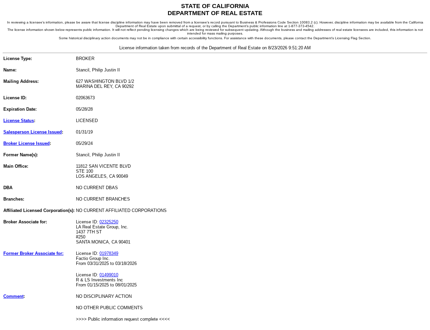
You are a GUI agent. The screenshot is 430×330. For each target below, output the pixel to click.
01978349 (108, 253)
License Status (18, 120)
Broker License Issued (26, 143)
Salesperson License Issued (32, 131)
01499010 (108, 274)
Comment (13, 296)
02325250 (108, 221)
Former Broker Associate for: (33, 253)
